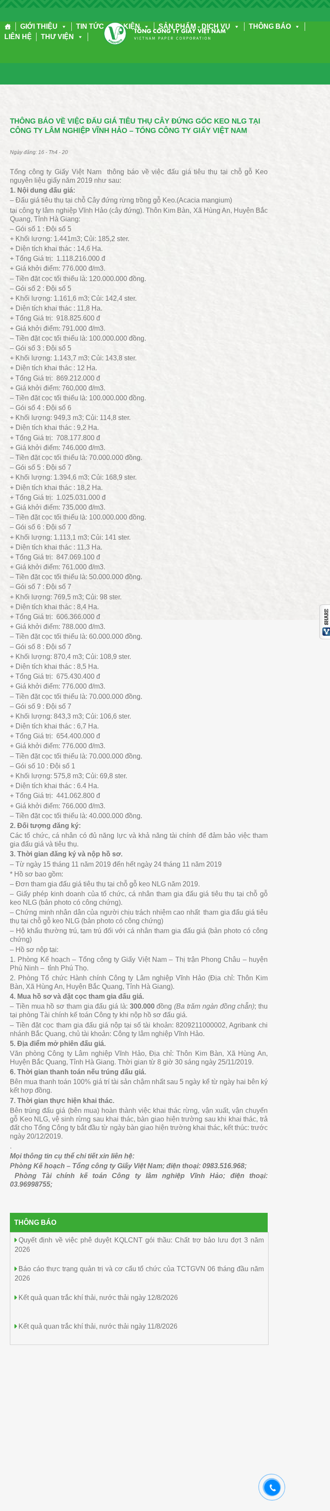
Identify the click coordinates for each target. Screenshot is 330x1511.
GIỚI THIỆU (39, 26)
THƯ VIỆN (57, 36)
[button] (62, 26)
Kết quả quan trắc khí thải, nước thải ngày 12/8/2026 (98, 1297)
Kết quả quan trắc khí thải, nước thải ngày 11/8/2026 (97, 1326)
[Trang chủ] (8, 26)
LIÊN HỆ (18, 36)
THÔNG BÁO (270, 26)
